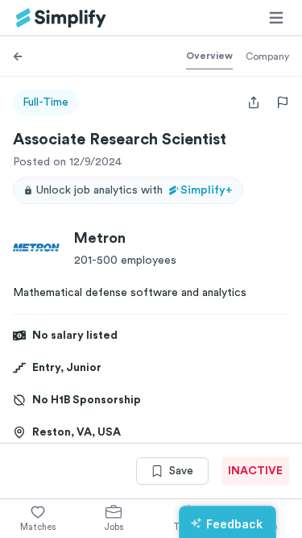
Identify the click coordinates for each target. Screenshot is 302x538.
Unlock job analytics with (134, 190)
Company (267, 56)
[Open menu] (276, 18)
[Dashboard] (61, 18)
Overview (209, 55)
